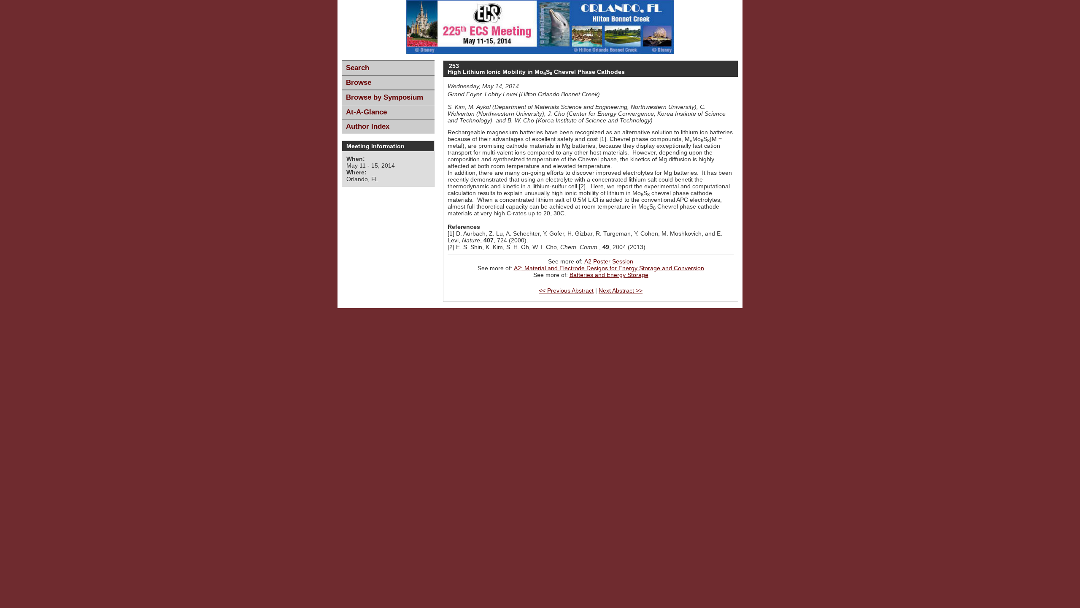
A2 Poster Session (608, 261)
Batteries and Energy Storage (609, 274)
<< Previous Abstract (566, 290)
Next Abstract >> (621, 290)
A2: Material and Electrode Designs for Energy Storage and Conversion (609, 268)
